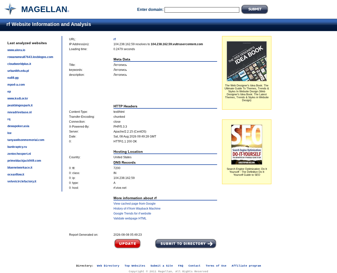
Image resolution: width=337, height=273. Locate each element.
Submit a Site (161, 265)
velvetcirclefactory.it (21, 181)
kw (9, 133)
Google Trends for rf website (132, 213)
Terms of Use (216, 265)
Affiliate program (246, 265)
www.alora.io (16, 50)
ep (9, 91)
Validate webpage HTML (130, 218)
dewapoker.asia (18, 126)
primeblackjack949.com (24, 160)
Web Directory (108, 265)
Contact (194, 265)
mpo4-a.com (16, 84)
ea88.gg (13, 77)
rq (8, 119)
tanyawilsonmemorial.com (25, 140)
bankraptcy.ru (17, 147)
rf (114, 39)
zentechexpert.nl (19, 154)
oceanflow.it (15, 174)
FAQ (180, 265)
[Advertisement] (143, 90)
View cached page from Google (134, 203)
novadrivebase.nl (19, 112)
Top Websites (135, 265)
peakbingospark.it (20, 105)
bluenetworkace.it (19, 167)
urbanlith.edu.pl (18, 71)
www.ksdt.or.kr (17, 98)
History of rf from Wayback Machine (137, 208)
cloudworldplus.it (19, 64)
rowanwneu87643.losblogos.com (30, 57)
